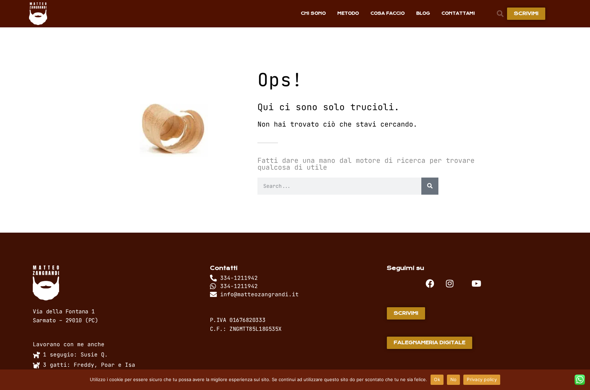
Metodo (348, 13)
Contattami (458, 13)
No (453, 379)
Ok (437, 379)
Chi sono (313, 13)
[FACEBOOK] (430, 283)
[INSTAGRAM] (450, 283)
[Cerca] (429, 186)
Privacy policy (482, 379)
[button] (500, 14)
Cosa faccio (387, 13)
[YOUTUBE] (476, 283)
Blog (423, 13)
